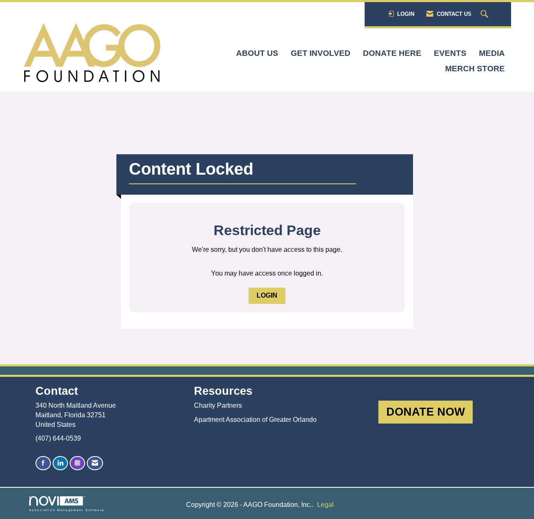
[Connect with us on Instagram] (77, 463)
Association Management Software (66, 509)
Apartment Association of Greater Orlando (255, 419)
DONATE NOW (425, 411)
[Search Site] (485, 14)
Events (450, 53)
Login (267, 295)
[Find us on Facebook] (43, 463)
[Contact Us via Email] (95, 463)
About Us (257, 53)
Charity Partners (218, 405)
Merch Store (475, 68)
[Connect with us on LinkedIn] (60, 463)
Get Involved (320, 53)
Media (492, 53)
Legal (325, 504)
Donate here (392, 53)
